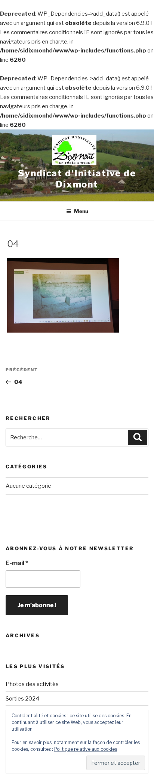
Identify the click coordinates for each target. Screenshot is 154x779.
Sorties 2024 (22, 698)
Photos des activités (32, 684)
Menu (81, 211)
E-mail (17, 563)
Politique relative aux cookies (85, 749)
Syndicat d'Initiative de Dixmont (77, 179)
